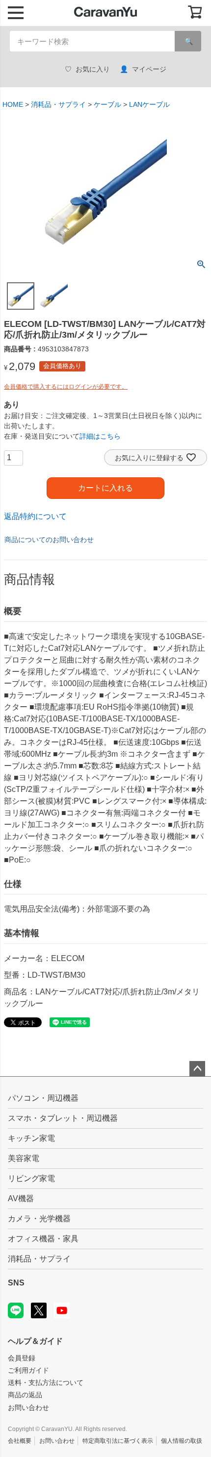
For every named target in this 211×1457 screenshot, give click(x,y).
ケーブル (107, 104)
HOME (12, 104)
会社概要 (19, 1440)
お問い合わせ (28, 1407)
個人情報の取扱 (181, 1440)
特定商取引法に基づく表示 (117, 1440)
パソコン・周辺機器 (43, 1098)
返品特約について (35, 516)
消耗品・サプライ (58, 104)
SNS (16, 1283)
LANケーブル (149, 104)
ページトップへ (197, 1069)
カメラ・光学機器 (39, 1218)
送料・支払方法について (45, 1382)
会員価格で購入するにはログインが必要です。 (66, 386)
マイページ (149, 69)
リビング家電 (31, 1178)
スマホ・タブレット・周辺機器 (63, 1118)
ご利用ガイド (28, 1370)
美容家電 (23, 1158)
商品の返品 (25, 1395)
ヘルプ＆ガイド (35, 1341)
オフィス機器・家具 (43, 1239)
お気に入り (93, 69)
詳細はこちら (100, 436)
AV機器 (21, 1198)
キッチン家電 (31, 1138)
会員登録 (21, 1358)
